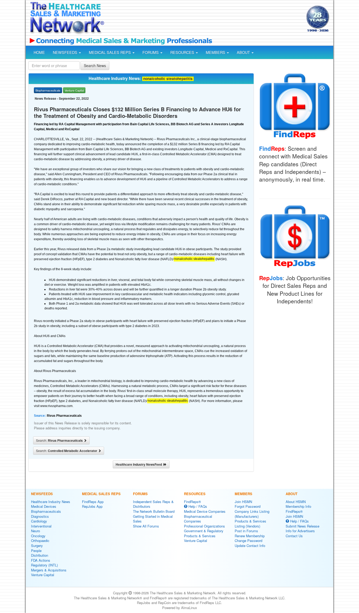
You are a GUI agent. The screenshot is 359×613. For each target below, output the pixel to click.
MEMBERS (216, 52)
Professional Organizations (204, 526)
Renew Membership (250, 535)
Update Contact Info (250, 545)
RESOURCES (182, 52)
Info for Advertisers (300, 530)
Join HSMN (243, 501)
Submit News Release (302, 526)
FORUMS (151, 52)
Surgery (37, 545)
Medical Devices (43, 506)
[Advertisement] (204, 19)
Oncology (38, 535)
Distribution (39, 555)
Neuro (35, 530)
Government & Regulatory (203, 530)
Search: (60, 440)
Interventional (41, 526)
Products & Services (200, 535)
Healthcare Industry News (50, 501)
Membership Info (298, 506)
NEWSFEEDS (65, 52)
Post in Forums (246, 530)
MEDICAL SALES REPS (110, 52)
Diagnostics (40, 516)
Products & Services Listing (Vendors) (250, 524)
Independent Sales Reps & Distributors (153, 504)
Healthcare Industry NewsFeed (139, 464)
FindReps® (192, 501)
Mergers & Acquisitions (48, 569)
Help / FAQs (197, 506)
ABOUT (244, 52)
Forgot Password (247, 506)
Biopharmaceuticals (46, 511)
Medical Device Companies (204, 511)
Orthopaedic (40, 540)
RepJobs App (92, 506)
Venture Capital (42, 574)
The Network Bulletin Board (154, 511)
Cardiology (39, 521)
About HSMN (296, 501)
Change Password (248, 540)
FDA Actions (40, 560)
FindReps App (93, 501)
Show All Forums (146, 526)
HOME (39, 52)
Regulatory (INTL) (44, 564)
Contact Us (294, 535)
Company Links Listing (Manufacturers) (252, 514)
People (36, 550)
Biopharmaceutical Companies (198, 519)
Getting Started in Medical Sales (153, 519)
